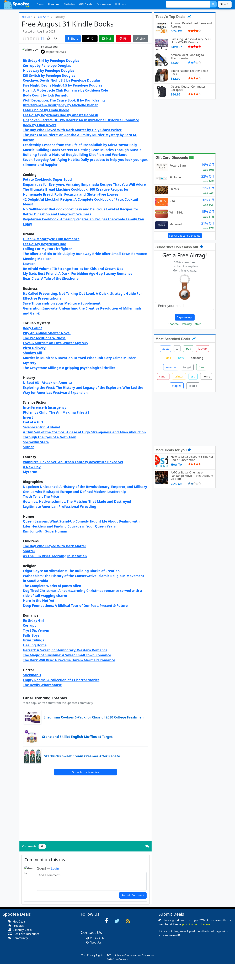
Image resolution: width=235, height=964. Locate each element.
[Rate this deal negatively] (55, 38)
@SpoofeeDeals (55, 52)
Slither (28, 447)
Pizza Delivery (34, 347)
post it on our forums (196, 924)
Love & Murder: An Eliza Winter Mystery (55, 343)
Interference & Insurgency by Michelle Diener (60, 105)
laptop (202, 348)
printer (179, 376)
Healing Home (34, 645)
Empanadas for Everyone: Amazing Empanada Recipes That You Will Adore (84, 184)
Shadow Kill (32, 352)
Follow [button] (119, 4)
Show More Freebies (85, 772)
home (206, 376)
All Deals (27, 17)
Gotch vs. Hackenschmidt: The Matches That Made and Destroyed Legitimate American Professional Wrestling (77, 504)
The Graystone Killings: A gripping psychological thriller (69, 367)
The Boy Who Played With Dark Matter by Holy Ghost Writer (72, 129)
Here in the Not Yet (38, 600)
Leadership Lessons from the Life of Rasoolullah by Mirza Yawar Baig (80, 144)
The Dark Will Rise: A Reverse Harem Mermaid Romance (69, 660)
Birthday (69, 4)
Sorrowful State (36, 442)
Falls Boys (31, 635)
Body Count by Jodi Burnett (45, 95)
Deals (40, 4)
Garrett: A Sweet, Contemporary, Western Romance (65, 650)
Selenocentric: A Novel (41, 427)
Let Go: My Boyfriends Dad (44, 244)
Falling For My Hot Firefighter (47, 248)
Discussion (104, 4)
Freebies (53, 4)
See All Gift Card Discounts (184, 235)
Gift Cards (85, 4)
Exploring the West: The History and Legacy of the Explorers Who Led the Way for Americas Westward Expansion (83, 390)
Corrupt (29, 625)
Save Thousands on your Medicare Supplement (61, 303)
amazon (170, 367)
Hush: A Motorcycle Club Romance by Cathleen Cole (65, 90)
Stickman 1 (32, 675)
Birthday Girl (33, 620)
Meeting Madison (37, 258)
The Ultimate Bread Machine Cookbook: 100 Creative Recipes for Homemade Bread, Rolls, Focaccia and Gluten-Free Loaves (76, 192)
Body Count (32, 328)
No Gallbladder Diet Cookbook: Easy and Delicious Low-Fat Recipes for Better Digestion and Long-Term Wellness (80, 211)
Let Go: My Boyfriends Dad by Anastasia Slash (60, 115)
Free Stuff (43, 17)
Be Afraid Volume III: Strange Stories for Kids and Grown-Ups (73, 268)
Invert (28, 417)
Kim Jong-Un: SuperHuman (45, 531)
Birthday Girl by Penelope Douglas (51, 60)
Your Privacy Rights (92, 955)
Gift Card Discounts (172, 157)
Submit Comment (132, 895)
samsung (197, 358)
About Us (96, 942)
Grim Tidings (33, 640)
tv (177, 348)
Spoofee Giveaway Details (184, 324)
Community (20, 938)
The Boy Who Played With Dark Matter (54, 546)
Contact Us (97, 938)
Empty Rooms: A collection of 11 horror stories (61, 680)
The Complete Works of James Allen (52, 585)
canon (163, 376)
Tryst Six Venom (36, 630)
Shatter (29, 551)
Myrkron (30, 471)
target (187, 367)
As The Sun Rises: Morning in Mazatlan (55, 556)
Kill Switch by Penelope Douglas (49, 75)
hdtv (181, 358)
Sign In (224, 4)
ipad (188, 348)
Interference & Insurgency (44, 407)
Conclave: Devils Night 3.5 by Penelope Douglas (62, 80)
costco (193, 386)
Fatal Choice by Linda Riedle (46, 110)
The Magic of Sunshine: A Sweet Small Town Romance (67, 655)
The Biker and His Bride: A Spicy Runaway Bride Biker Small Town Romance (85, 253)
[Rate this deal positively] (48, 38)
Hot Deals (19, 921)
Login (55, 868)
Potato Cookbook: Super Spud (47, 179)
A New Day (32, 467)
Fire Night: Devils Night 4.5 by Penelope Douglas (62, 85)
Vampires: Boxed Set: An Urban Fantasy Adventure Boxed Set (73, 462)
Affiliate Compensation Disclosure (134, 955)
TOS (109, 955)
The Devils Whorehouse (42, 685)
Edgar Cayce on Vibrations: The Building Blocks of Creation (71, 570)
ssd (193, 376)
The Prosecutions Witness (44, 338)
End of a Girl (33, 422)
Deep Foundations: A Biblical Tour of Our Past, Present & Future (75, 605)
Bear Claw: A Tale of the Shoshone (50, 278)
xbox (165, 348)
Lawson (29, 263)
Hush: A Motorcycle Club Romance (51, 239)
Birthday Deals (22, 930)
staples (176, 386)
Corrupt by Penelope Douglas (47, 65)
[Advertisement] (85, 815)
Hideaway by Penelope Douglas (48, 70)
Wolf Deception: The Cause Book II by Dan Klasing (64, 100)
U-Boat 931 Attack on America (47, 382)
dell (168, 358)
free (201, 367)
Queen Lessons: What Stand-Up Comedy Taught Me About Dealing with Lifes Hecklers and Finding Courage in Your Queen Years (81, 524)
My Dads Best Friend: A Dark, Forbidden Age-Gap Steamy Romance (77, 273)
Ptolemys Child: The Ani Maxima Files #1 (56, 412)
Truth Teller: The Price (41, 496)
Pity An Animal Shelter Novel (47, 333)
